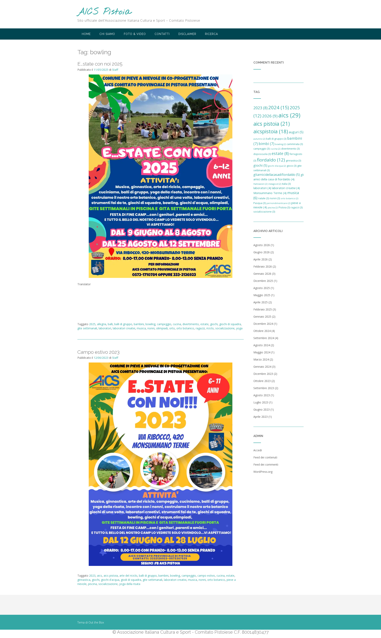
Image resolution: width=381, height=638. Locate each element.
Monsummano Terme (270, 193)
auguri (296, 132)
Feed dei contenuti (265, 457)
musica (141, 328)
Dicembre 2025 (263, 281)
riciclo (210, 328)
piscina (92, 584)
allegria (101, 324)
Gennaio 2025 (262, 316)
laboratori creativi (124, 328)
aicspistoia (270, 131)
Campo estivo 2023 (98, 352)
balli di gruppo (123, 324)
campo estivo (206, 575)
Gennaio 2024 (262, 366)
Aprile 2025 (260, 302)
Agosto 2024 (261, 345)
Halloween (260, 184)
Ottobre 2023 (262, 381)
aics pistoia (111, 575)
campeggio (164, 324)
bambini (139, 324)
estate (204, 324)
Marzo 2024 (261, 359)
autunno (259, 138)
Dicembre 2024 (263, 324)
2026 (270, 116)
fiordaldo (271, 160)
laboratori (105, 328)
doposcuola (262, 154)
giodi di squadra (131, 580)
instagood (274, 184)
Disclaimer (187, 34)
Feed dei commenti (265, 464)
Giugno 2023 (261, 409)
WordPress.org (262, 472)
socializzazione (225, 328)
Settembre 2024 (263, 338)
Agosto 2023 (261, 395)
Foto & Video (135, 34)
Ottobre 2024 (262, 331)
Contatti (162, 34)
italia (286, 184)
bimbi (266, 143)
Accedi (257, 450)
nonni (151, 328)
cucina (177, 324)
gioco (291, 165)
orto (172, 328)
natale (263, 198)
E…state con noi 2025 (99, 64)
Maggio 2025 (261, 295)
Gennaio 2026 (262, 274)
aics (99, 575)
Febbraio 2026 (262, 266)
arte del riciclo (128, 575)
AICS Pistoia (104, 12)
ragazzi (200, 328)
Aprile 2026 (260, 259)
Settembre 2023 (263, 388)
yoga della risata (129, 584)
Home (86, 34)
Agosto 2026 (261, 245)
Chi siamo (107, 34)
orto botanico (185, 328)
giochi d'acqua (110, 580)
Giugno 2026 (261, 252)
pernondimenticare (279, 203)
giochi (214, 324)
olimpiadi (162, 328)
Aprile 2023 (260, 417)
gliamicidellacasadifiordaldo (276, 174)
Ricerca (211, 34)
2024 (278, 107)
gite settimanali (87, 328)
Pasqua (259, 203)
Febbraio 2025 (262, 309)
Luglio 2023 (260, 402)
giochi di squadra (230, 324)
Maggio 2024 (261, 352)
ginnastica (83, 580)
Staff (115, 70)
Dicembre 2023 (263, 374)
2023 (92, 575)
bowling (150, 324)
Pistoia (284, 207)
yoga (239, 328)
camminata (295, 144)
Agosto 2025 (261, 288)
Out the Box (96, 622)
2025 (92, 324)
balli (110, 324)
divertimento (191, 324)
